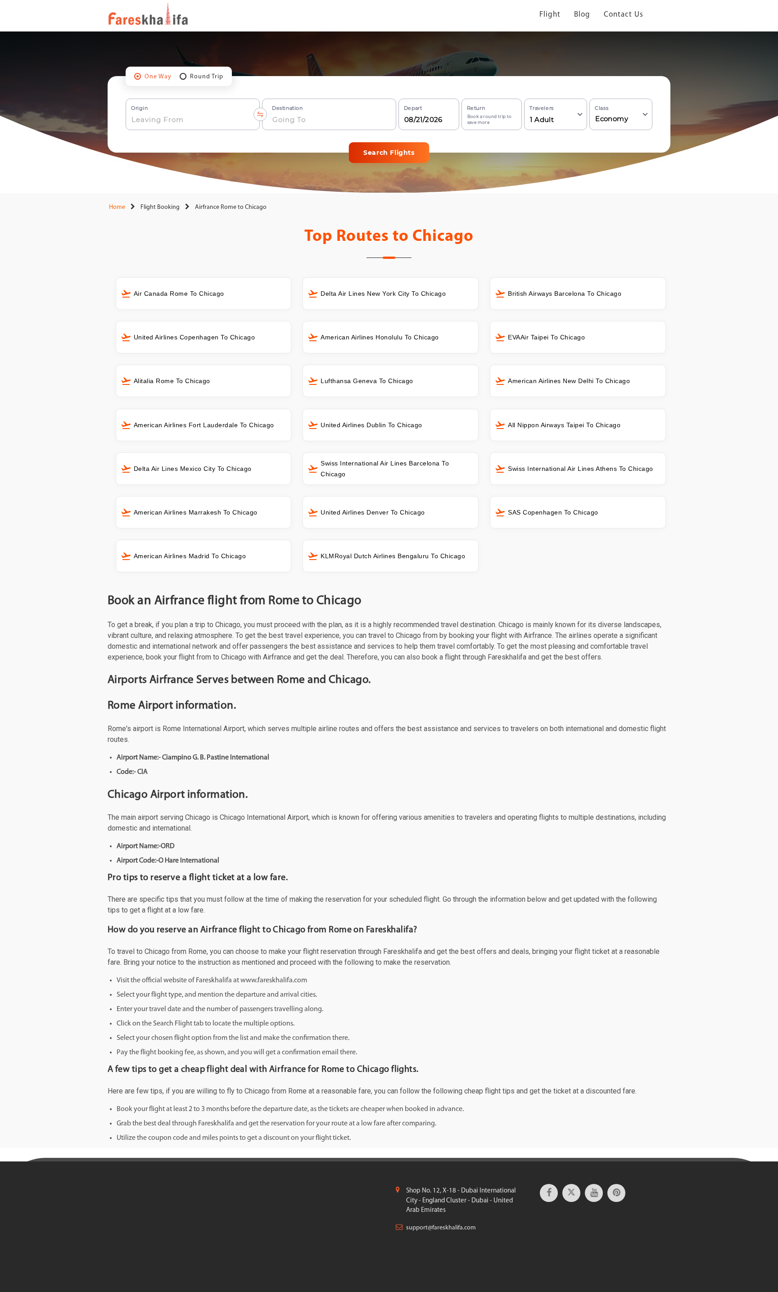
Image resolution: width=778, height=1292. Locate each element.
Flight (550, 14)
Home (116, 207)
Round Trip (206, 76)
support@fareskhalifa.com (441, 1227)
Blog (582, 14)
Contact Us (623, 14)
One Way (158, 76)
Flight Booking (160, 207)
